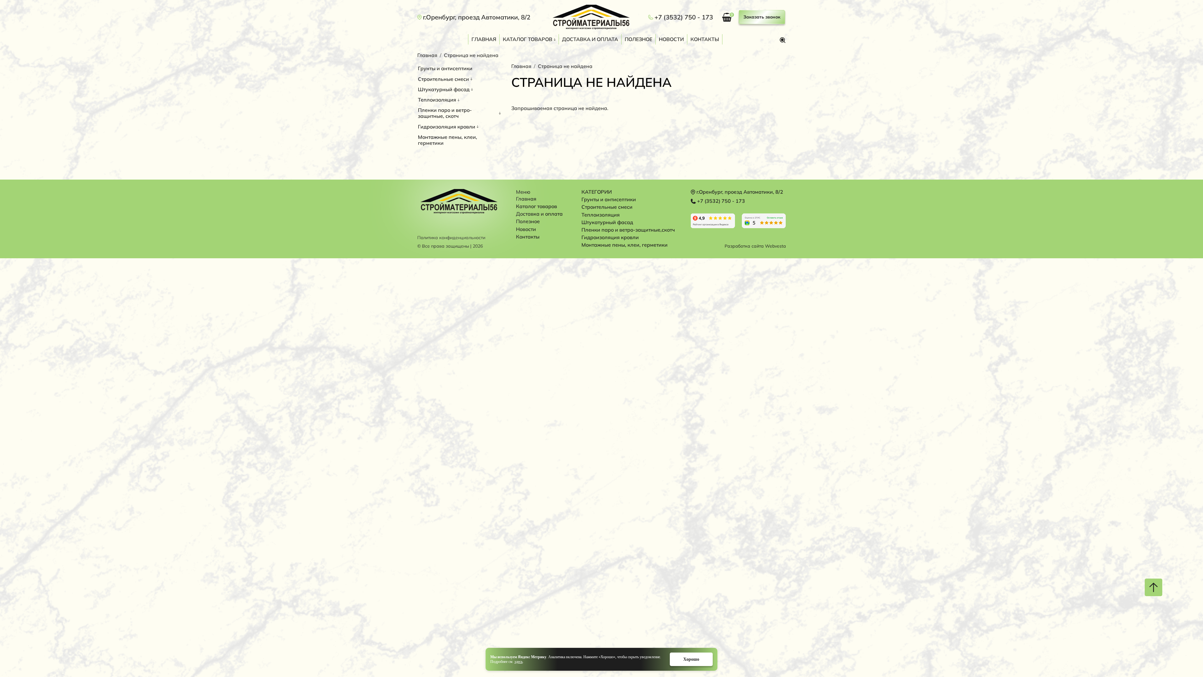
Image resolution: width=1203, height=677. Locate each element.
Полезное (638, 39)
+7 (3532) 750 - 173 (683, 17)
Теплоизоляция (437, 100)
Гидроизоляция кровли (446, 126)
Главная (483, 39)
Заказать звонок (761, 17)
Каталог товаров (527, 39)
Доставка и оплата (590, 39)
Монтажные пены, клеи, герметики (447, 140)
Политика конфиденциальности (451, 237)
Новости (671, 39)
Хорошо (691, 659)
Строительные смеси (443, 79)
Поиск (782, 40)
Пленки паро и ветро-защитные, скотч (445, 113)
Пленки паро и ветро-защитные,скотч (628, 230)
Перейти (713, 220)
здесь (518, 661)
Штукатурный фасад (444, 89)
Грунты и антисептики (445, 68)
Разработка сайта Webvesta (755, 246)
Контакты (704, 39)
